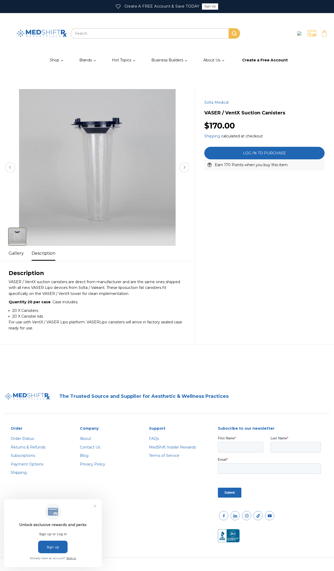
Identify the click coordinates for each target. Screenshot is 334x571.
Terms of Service (164, 455)
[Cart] (324, 33)
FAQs (154, 438)
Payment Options (27, 464)
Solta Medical (216, 102)
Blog (84, 455)
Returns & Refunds (28, 447)
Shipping (212, 135)
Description (43, 253)
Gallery (16, 253)
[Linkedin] (235, 515)
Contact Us (90, 447)
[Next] (184, 167)
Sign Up (210, 6)
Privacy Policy (92, 464)
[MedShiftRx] (42, 33)
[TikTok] (258, 515)
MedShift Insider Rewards (172, 447)
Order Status (22, 438)
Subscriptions (23, 455)
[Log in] (299, 33)
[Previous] (10, 167)
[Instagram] (246, 515)
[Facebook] (223, 515)
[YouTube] (269, 515)
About (85, 438)
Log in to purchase (264, 153)
